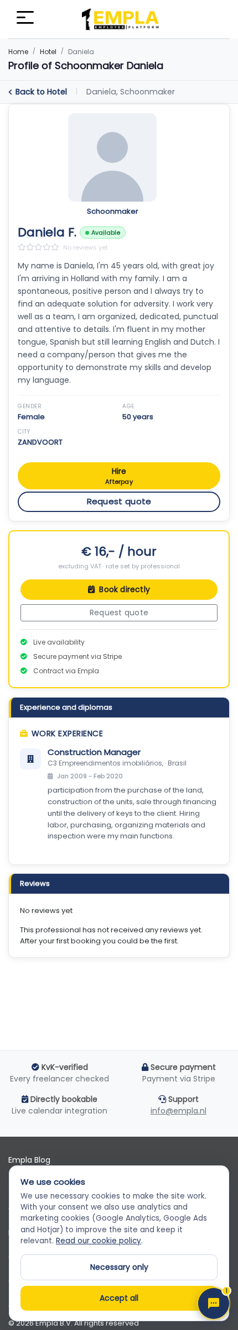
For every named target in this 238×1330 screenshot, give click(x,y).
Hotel (48, 51)
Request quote (119, 501)
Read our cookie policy (98, 1241)
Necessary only (119, 1267)
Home (18, 51)
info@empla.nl (178, 1110)
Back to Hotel (41, 91)
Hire (119, 476)
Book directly (123, 589)
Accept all (119, 1297)
